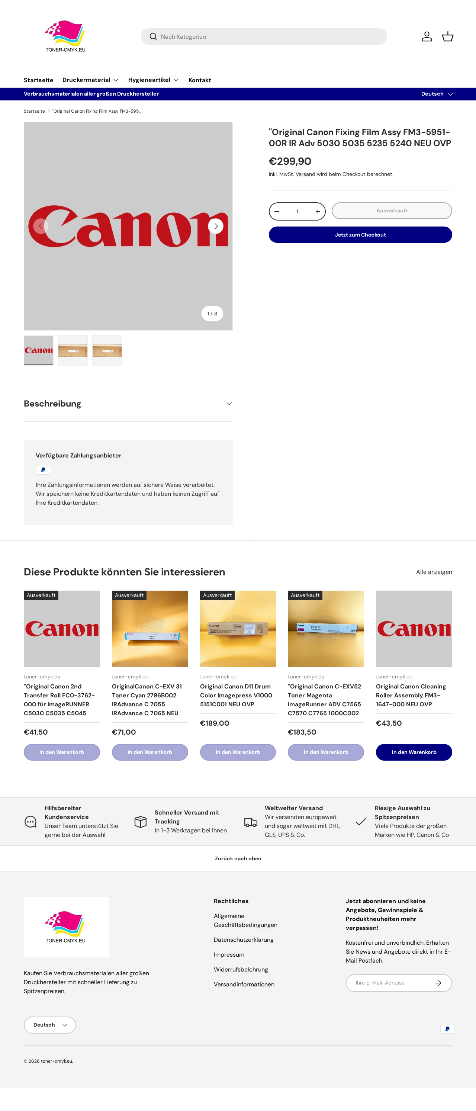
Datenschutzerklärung (244, 940)
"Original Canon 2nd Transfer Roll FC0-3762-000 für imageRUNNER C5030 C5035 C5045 (59, 700)
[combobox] (264, 36)
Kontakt (200, 80)
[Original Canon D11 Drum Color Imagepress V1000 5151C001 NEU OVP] (238, 629)
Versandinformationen (244, 984)
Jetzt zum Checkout (360, 234)
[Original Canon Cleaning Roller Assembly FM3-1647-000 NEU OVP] (414, 629)
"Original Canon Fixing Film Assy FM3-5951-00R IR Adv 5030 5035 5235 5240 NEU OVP (96, 111)
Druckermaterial (86, 80)
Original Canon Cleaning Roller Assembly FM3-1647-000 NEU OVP (411, 695)
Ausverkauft (392, 210)
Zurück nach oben (238, 858)
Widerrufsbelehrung (241, 969)
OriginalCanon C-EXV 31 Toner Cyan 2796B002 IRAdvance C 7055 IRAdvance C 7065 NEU (147, 700)
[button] (448, 36)
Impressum (229, 955)
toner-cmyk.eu (56, 1061)
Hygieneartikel (149, 80)
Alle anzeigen (434, 572)
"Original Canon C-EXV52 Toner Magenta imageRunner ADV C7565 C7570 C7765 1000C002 (324, 700)
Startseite (39, 80)
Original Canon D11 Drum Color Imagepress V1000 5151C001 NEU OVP (236, 695)
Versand (305, 174)
